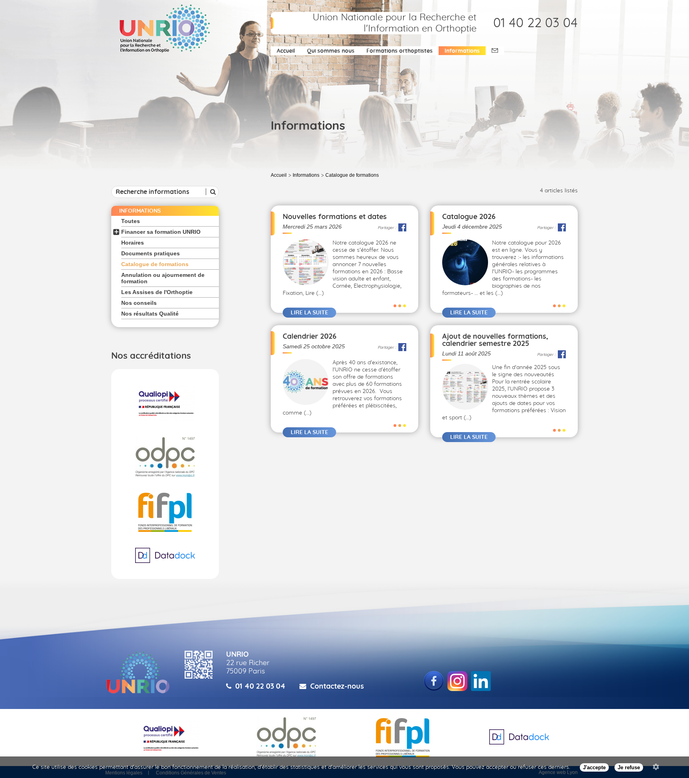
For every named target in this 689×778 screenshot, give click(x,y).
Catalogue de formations (155, 264)
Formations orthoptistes (399, 51)
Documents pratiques (150, 253)
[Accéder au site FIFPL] (165, 512)
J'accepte (594, 767)
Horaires (132, 242)
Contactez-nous (337, 686)
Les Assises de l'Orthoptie (157, 292)
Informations (462, 51)
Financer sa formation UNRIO (161, 232)
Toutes (130, 221)
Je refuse (629, 767)
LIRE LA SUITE (309, 313)
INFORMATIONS (140, 211)
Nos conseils (139, 303)
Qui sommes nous (330, 51)
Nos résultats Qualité (150, 313)
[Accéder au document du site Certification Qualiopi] (165, 403)
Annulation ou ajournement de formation (163, 278)
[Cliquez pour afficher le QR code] (199, 665)
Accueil (286, 51)
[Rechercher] (212, 191)
